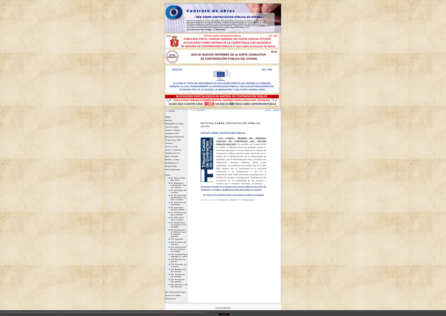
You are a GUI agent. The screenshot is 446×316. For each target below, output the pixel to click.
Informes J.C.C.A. (172, 153)
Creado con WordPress (223, 308)
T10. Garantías (177, 239)
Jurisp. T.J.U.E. (171, 147)
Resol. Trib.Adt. (171, 156)
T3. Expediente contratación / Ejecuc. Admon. (179, 185)
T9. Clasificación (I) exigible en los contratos (178, 225)
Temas (168, 175)
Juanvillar (233, 200)
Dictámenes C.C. (172, 163)
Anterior (267, 110)
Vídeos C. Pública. (173, 130)
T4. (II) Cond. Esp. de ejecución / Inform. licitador (179, 197)
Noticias (168, 120)
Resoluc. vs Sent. (172, 160)
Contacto (169, 143)
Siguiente (277, 110)
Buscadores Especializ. (175, 137)
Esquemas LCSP (172, 133)
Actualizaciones (223, 200)
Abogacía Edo (171, 166)
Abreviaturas (170, 299)
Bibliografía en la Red (174, 124)
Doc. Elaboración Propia (175, 292)
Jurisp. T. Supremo (173, 150)
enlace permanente (248, 200)
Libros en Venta (171, 127)
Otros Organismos (172, 169)
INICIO (168, 117)
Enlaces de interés (173, 295)
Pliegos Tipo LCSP (173, 140)
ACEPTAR (224, 314)
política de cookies (167, 312)
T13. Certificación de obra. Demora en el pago (178, 249)
